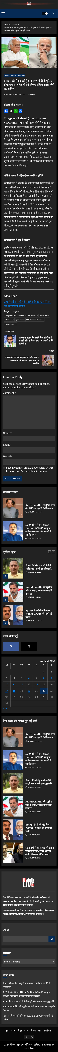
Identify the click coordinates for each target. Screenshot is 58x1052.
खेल (39, 1030)
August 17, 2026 (34, 572)
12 (21, 684)
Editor (9, 95)
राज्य (26, 1030)
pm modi (20, 319)
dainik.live (28, 1048)
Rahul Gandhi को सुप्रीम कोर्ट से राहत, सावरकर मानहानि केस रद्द (39, 590)
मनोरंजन (47, 1030)
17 (6, 690)
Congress (15, 311)
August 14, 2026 (34, 597)
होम (7, 1030)
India (7, 75)
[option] (29, 570)
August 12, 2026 (34, 620)
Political (21, 75)
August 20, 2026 (35, 512)
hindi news (44, 315)
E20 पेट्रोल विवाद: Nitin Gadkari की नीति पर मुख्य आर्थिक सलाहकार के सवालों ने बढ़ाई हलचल (38, 529)
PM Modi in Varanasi (35, 319)
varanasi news (10, 323)
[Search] (53, 13)
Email (7, 444)
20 (29, 690)
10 (6, 684)
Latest (13, 75)
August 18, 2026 (34, 538)
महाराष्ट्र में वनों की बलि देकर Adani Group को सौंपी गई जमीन (39, 614)
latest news (9, 319)
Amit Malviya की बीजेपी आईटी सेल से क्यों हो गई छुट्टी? (39, 567)
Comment (9, 392)
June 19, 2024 (20, 95)
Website (7, 456)
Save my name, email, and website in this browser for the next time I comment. (29, 469)
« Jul (5, 708)
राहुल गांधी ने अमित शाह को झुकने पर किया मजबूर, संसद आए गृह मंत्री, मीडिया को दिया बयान (39, 851)
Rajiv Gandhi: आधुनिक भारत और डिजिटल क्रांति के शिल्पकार (40, 506)
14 (36, 684)
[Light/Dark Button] (45, 13)
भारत (13, 1030)
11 (14, 684)
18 (14, 690)
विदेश (20, 1030)
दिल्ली (33, 1030)
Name (7, 433)
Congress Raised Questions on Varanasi (21, 315)
